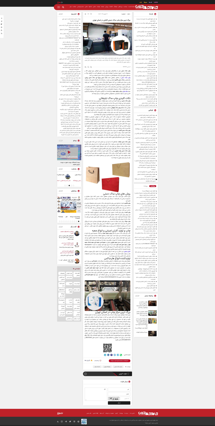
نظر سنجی (89, 413)
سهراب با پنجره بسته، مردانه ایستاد (66, 247)
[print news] (85, 14)
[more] (137, 296)
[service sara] (150, 2)
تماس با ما (132, 413)
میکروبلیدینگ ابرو (61, 301)
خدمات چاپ (97, 367)
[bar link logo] (60, 2)
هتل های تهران (78, 301)
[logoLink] (146, 7)
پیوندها (121, 413)
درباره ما (126, 413)
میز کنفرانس (69, 319)
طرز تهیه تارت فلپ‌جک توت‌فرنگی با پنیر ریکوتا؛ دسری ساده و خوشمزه (145, 180)
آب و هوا (102, 413)
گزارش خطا (87, 361)
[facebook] (111, 355)
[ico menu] (59, 7)
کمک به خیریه (70, 301)
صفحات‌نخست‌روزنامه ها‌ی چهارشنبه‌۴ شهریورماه (69, 217)
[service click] (140, 2)
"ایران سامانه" (148, 423)
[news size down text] (91, 67)
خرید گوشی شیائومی (61, 278)
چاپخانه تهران (107, 367)
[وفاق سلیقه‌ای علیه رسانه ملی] (77, 176)
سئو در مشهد (77, 290)
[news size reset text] (88, 67)
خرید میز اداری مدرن (62, 314)
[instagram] (1, 18)
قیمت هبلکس (78, 314)
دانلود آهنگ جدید (61, 285)
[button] (73, 185)
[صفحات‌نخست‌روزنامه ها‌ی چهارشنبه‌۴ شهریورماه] (69, 204)
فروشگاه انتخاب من (62, 295)
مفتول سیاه (69, 306)
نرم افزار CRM (70, 291)
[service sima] (145, 2)
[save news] (91, 14)
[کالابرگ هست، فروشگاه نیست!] (152, 323)
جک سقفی (69, 312)
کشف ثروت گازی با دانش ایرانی (67, 255)
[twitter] (1, 24)
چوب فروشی (69, 273)
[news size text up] (85, 67)
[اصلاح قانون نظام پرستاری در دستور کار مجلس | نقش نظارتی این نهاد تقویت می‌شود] (77, 235)
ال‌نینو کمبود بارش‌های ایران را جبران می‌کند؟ (66, 261)
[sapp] (1, 30)
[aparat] (1, 27)
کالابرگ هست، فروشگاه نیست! (141, 328)
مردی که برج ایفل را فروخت (141, 332)
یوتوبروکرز (62, 273)
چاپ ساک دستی (125, 78)
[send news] (88, 14)
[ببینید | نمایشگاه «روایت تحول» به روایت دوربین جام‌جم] (69, 152)
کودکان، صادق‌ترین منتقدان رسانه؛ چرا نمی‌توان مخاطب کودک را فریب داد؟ (141, 313)
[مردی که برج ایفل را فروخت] (152, 333)
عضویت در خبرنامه (109, 413)
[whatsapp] (121, 355)
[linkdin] (108, 355)
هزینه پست (77, 284)
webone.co (61, 290)
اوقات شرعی (95, 413)
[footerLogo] (148, 413)
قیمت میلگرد (77, 319)
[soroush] (105, 355)
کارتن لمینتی (127, 251)
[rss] (1, 33)
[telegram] (1, 21)
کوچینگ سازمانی (62, 307)
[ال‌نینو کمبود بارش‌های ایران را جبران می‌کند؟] (77, 261)
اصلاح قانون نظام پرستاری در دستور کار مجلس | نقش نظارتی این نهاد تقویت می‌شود (66, 237)
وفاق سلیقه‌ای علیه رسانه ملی (67, 175)
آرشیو (116, 413)
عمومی (123, 14)
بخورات (70, 284)
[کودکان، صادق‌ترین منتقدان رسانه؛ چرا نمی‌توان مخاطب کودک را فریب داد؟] (152, 313)
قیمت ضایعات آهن (77, 307)
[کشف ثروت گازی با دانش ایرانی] (77, 253)
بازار (128, 14)
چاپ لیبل (125, 91)
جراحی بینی (69, 277)
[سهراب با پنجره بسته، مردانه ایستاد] (77, 245)
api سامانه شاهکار (77, 274)
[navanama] (156, 2)
